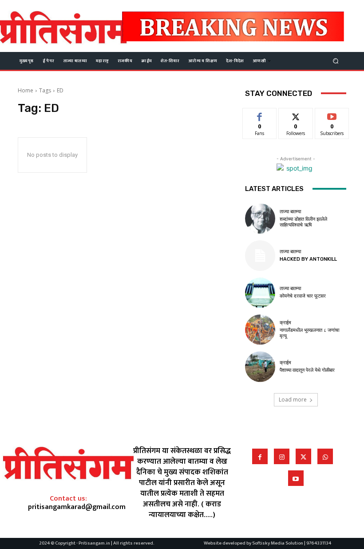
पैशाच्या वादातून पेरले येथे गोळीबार (307, 370)
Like (260, 114)
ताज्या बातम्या (290, 211)
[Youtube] (296, 478)
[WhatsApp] (325, 456)
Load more (293, 399)
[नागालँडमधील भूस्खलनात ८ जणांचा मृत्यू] (260, 329)
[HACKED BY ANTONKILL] (260, 255)
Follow (295, 114)
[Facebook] (260, 456)
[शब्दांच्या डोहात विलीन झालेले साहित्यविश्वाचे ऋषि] (260, 218)
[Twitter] (303, 456)
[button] (335, 60)
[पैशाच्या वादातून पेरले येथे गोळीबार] (260, 366)
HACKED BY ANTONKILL (308, 259)
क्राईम (285, 322)
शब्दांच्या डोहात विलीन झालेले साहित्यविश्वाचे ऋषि (303, 222)
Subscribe (332, 114)
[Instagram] (281, 456)
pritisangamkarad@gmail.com (77, 507)
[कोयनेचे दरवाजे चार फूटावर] (260, 293)
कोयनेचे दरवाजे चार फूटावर (303, 296)
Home (25, 90)
